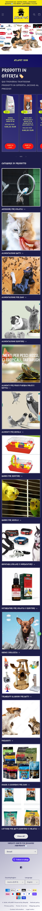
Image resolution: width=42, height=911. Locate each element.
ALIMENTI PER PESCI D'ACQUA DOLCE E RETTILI (18, 386)
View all (21, 836)
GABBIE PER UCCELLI (10, 520)
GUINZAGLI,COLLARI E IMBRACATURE (17, 564)
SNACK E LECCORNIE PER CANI (14, 785)
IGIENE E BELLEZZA (9, 652)
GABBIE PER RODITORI (11, 476)
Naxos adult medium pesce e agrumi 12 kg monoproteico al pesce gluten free (28, 121)
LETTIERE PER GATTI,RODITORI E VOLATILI (19, 829)
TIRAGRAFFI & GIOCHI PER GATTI (15, 696)
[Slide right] (26, 156)
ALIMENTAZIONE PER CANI (13, 297)
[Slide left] (16, 156)
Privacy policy (9, 906)
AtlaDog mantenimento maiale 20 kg (10, 119)
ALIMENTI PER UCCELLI (11, 432)
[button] (2, 14)
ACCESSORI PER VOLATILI (12, 209)
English (30, 882)
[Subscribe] (34, 851)
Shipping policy (34, 906)
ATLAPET (11, 902)
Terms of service (21, 906)
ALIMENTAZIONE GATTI (11, 253)
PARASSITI (6, 741)
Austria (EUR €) (12, 882)
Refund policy (35, 902)
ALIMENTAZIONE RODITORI (13, 341)
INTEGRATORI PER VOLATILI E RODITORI (18, 608)
